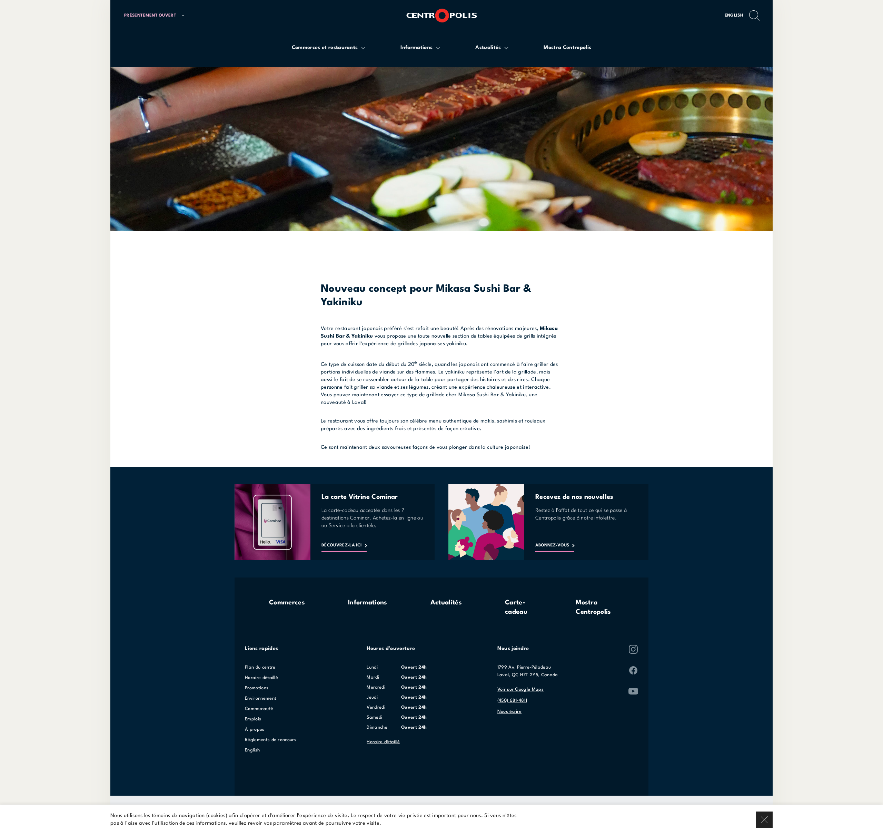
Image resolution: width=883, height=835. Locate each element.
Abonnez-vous (552, 545)
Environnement (260, 698)
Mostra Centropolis (593, 607)
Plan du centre (260, 667)
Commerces (287, 603)
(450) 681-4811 (512, 700)
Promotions (256, 688)
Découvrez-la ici (341, 545)
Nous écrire (509, 711)
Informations (367, 603)
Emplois (253, 719)
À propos (255, 729)
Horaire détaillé (261, 678)
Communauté (259, 709)
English (734, 15)
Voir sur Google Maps (520, 689)
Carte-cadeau (516, 607)
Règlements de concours (270, 740)
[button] (157, 15)
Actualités (446, 603)
